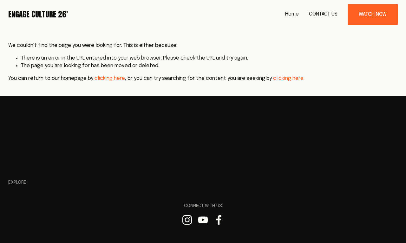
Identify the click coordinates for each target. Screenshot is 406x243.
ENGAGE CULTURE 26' (38, 14)
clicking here (110, 78)
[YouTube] (203, 220)
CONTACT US (323, 14)
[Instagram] (187, 220)
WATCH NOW (373, 14)
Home (292, 14)
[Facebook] (219, 220)
